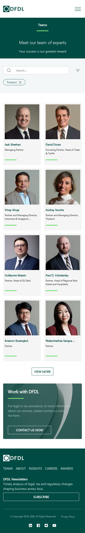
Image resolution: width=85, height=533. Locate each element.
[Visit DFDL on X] (46, 525)
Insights (35, 468)
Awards (66, 468)
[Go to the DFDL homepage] (13, 9)
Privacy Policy (68, 516)
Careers (51, 468)
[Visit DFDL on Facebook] (38, 525)
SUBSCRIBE (41, 497)
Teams (8, 468)
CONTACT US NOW (29, 430)
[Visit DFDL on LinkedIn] (30, 525)
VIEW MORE (42, 371)
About (21, 468)
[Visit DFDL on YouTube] (54, 525)
